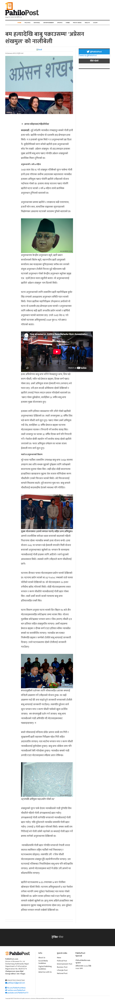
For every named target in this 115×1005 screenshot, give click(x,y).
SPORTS (59, 22)
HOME (19, 22)
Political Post (62, 960)
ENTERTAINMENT (48, 22)
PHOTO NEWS (77, 22)
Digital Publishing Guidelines (45, 967)
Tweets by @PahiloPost (88, 55)
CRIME (68, 22)
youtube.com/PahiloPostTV (17, 992)
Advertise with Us (45, 972)
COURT (95, 22)
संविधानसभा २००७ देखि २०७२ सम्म (83, 967)
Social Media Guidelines (43, 962)
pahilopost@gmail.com (16, 982)
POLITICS (27, 22)
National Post (62, 973)
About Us (41, 957)
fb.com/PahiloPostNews (16, 987)
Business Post (62, 967)
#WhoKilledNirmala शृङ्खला (82, 961)
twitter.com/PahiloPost (16, 990)
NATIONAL (37, 22)
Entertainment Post (64, 963)
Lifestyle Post (62, 970)
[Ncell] (39, 49)
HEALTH (87, 22)
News (59, 957)
